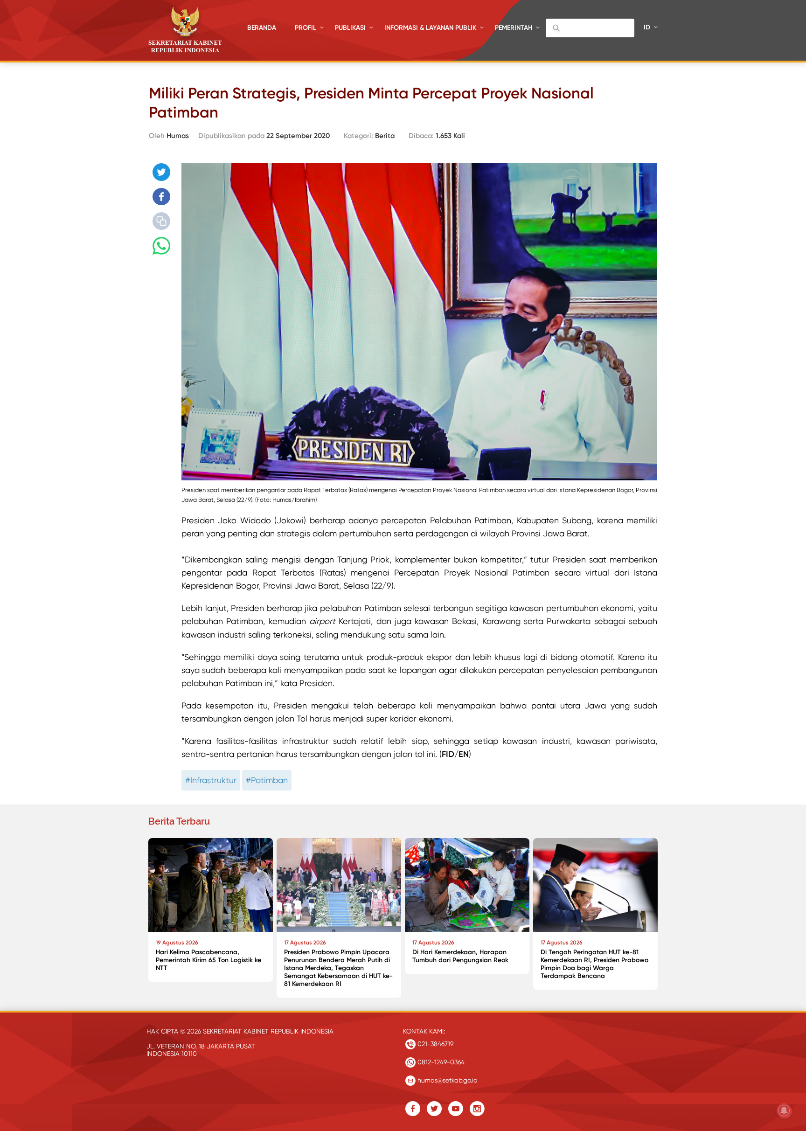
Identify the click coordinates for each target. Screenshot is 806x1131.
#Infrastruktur (210, 780)
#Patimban (267, 780)
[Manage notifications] (784, 1110)
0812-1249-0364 (440, 1062)
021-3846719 (434, 1044)
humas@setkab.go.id (447, 1080)
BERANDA (261, 28)
